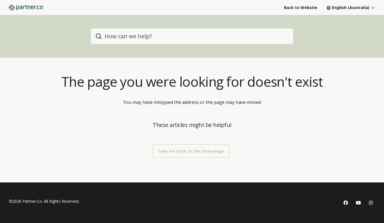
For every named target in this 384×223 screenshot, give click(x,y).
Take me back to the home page (190, 151)
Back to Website (300, 7)
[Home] (26, 7)
